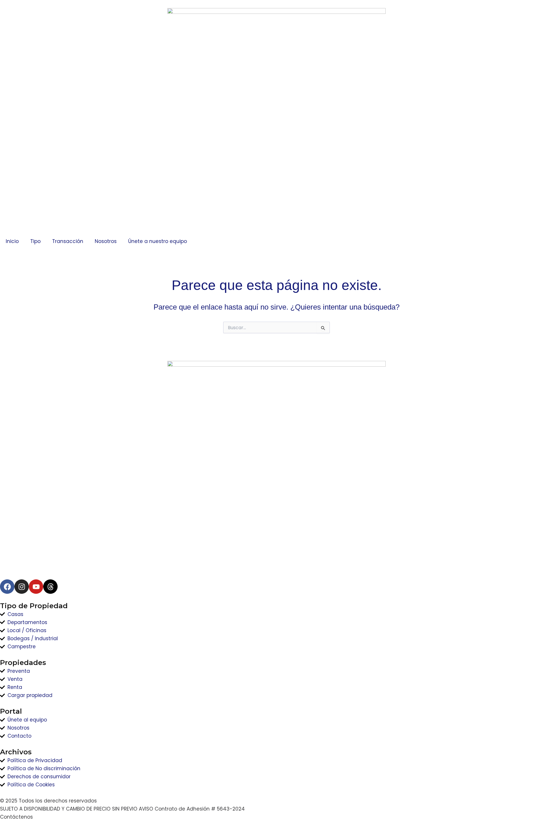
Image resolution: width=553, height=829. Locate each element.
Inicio (12, 241)
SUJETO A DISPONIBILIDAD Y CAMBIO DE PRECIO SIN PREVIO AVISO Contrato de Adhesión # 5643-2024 (122, 808)
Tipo (35, 241)
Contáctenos (16, 816)
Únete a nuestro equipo (157, 241)
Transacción (67, 241)
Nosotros (106, 241)
